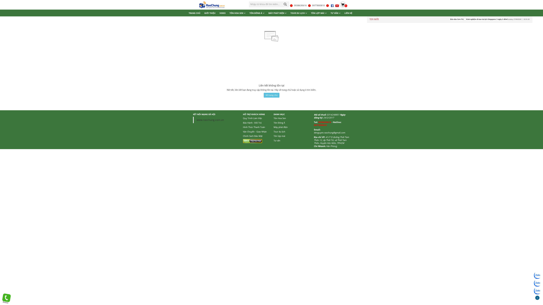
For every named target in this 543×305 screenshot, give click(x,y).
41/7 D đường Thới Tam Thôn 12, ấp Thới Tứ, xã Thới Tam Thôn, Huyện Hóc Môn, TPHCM (331, 140)
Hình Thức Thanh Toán (254, 127)
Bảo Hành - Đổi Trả (252, 122)
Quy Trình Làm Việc (252, 118)
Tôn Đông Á (279, 122)
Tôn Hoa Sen (280, 118)
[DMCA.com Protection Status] (252, 140)
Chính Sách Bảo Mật (252, 136)
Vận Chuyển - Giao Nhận (255, 131)
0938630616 (300, 5)
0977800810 (318, 5)
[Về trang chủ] (211, 4)
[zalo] (537, 283)
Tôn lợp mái (279, 136)
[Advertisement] (271, 63)
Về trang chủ (272, 95)
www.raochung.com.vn (210, 120)
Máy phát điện (281, 127)
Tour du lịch (279, 131)
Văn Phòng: (331, 146)
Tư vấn (277, 140)
